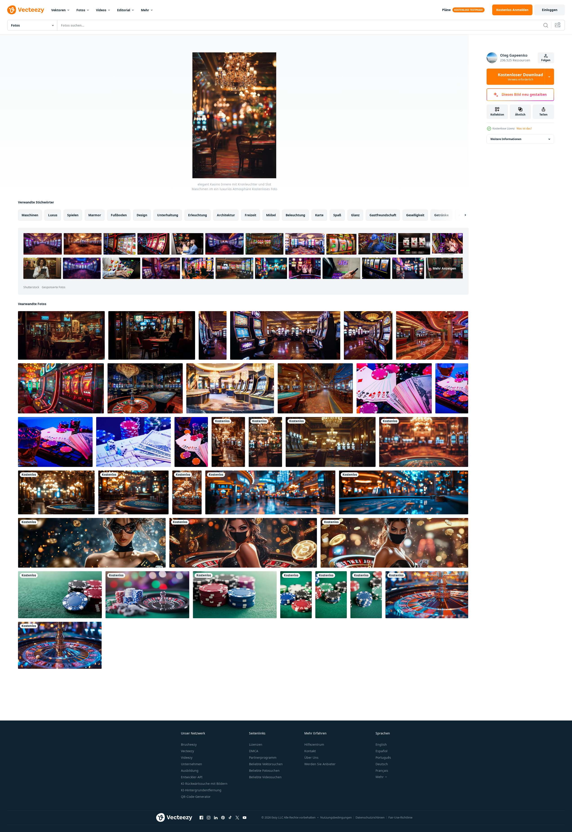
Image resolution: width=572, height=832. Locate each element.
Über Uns (311, 757)
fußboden (119, 215)
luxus (52, 215)
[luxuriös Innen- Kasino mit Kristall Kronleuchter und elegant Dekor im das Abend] (187, 492)
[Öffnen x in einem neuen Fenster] (237, 817)
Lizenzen (255, 744)
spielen (72, 215)
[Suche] (545, 25)
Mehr (145, 10)
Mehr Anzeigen (444, 268)
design (142, 215)
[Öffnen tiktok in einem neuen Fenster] (230, 817)
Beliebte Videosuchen (265, 777)
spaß (337, 215)
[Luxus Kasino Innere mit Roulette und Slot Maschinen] (145, 388)
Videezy (186, 757)
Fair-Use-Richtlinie (400, 817)
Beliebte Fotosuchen (264, 770)
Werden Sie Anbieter (320, 764)
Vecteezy (187, 751)
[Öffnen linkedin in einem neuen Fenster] (216, 817)
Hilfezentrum (314, 744)
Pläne (446, 10)
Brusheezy (189, 744)
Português (383, 757)
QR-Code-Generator (196, 796)
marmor (94, 215)
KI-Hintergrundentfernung (201, 790)
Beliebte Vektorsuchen (266, 764)
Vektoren (58, 10)
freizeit (250, 215)
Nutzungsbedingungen (336, 817)
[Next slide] (461, 215)
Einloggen (549, 10)
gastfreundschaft (382, 215)
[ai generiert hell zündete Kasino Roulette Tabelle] (426, 594)
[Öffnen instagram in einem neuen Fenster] (208, 817)
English (381, 744)
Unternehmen (191, 764)
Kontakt (310, 751)
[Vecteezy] (25, 9)
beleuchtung (295, 215)
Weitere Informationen (505, 139)
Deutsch (382, 764)
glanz (355, 215)
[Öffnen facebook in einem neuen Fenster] (201, 817)
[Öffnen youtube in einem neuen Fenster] (244, 817)
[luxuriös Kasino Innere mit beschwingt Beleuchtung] (432, 335)
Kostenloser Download (520, 76)
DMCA (253, 751)
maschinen (30, 215)
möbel (271, 215)
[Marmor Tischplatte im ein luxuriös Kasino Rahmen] (230, 388)
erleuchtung (197, 215)
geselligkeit (415, 215)
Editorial (123, 10)
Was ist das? (524, 128)
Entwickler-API (192, 777)
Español (381, 751)
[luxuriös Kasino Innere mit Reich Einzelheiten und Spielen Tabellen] (315, 388)
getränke (441, 215)
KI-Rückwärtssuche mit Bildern (204, 783)
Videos (101, 10)
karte (319, 215)
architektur (226, 215)
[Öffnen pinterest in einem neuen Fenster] (223, 817)
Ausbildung (189, 770)
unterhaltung (167, 215)
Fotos (80, 10)
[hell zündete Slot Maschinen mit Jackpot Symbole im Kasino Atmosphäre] (61, 388)
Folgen (545, 60)
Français (382, 770)
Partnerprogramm (262, 757)
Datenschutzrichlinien (370, 817)
